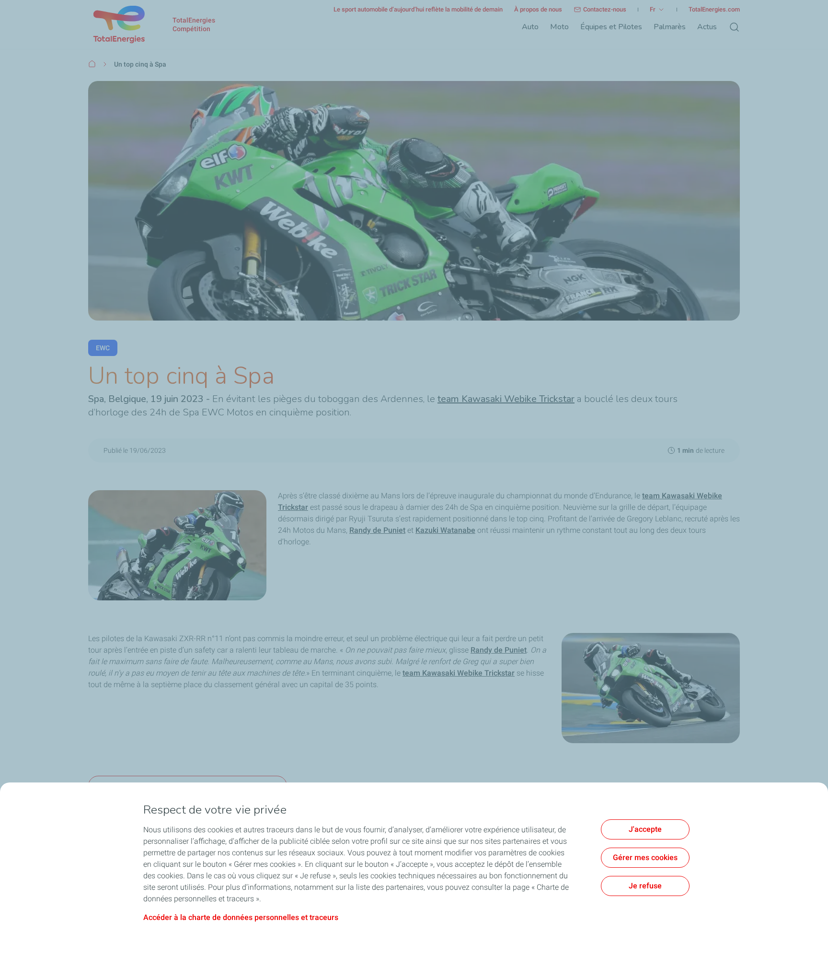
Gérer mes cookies (645, 857)
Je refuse (645, 885)
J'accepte (645, 829)
